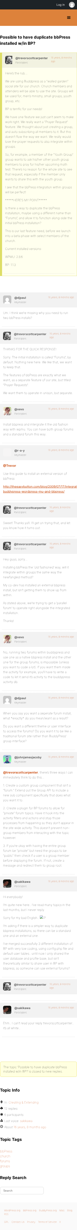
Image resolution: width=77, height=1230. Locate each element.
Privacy (31, 1221)
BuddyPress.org (6, 17)
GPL (6, 1221)
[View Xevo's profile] (7, 411)
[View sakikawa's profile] (7, 883)
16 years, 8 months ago (61, 297)
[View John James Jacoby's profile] (7, 759)
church (5, 1156)
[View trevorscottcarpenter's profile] (8, 60)
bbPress (6, 1151)
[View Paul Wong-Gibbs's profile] (7, 299)
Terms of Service (47, 1221)
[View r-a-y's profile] (7, 452)
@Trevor (9, 466)
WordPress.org (12, 1210)
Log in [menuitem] (60, 4)
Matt (61, 1210)
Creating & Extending (24, 1102)
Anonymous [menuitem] (71, 4)
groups (5, 1166)
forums (5, 1161)
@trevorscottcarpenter (20, 772)
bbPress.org (29, 1210)
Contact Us (17, 1221)
